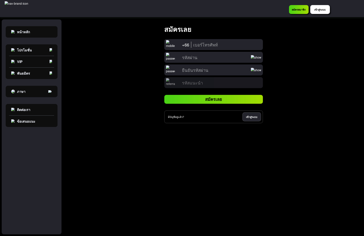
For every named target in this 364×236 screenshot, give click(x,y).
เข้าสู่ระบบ (251, 117)
